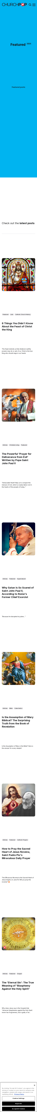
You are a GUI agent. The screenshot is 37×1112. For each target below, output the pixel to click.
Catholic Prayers (22, 840)
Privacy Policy (19, 1094)
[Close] (34, 1085)
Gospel (19, 973)
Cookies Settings (18, 1098)
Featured (5, 314)
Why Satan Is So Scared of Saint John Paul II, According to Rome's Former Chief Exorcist (18, 592)
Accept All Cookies (18, 1109)
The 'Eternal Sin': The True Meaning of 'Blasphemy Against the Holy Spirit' (18, 985)
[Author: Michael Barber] (4, 682)
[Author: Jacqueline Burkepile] (4, 813)
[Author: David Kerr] (4, 552)
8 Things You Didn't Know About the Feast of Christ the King (17, 326)
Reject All (18, 1103)
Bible (11, 708)
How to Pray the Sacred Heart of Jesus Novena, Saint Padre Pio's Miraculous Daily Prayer (16, 853)
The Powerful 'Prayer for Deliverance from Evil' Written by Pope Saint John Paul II (16, 458)
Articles (5, 445)
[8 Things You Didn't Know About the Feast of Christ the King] (18, 274)
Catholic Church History (22, 314)
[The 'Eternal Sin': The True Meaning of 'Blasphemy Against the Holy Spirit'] (18, 933)
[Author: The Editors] (4, 288)
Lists (11, 314)
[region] (18, 1097)
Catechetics (18, 708)
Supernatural (21, 579)
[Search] (30, 4)
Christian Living (14, 445)
